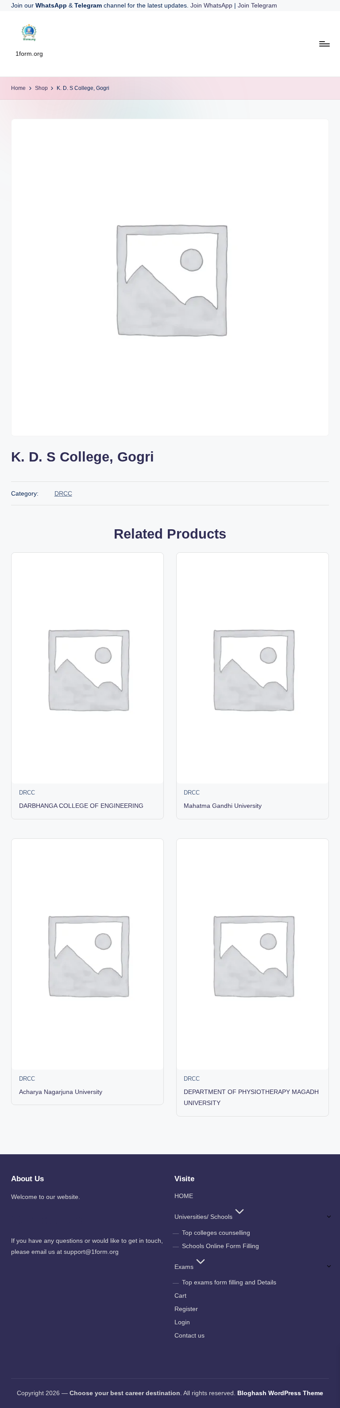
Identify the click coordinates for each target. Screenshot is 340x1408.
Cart (180, 1295)
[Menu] (323, 44)
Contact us (189, 1335)
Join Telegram (257, 5)
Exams (183, 1266)
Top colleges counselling (216, 1232)
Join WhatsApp (212, 5)
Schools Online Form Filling (220, 1245)
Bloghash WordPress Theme (280, 1392)
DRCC (63, 493)
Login (182, 1322)
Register (186, 1308)
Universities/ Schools (203, 1216)
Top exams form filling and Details (229, 1282)
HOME (183, 1195)
